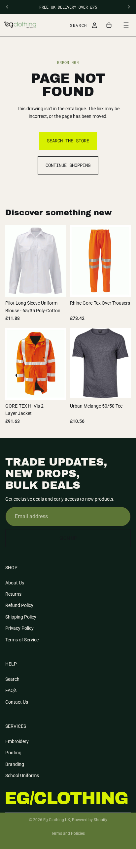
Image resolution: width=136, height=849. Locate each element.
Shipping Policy (20, 617)
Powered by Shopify (89, 820)
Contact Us (16, 702)
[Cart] (109, 25)
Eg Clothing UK (56, 820)
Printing (13, 752)
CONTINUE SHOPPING (68, 165)
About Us (14, 582)
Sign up (68, 538)
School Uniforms (22, 775)
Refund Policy (19, 605)
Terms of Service (22, 639)
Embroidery (17, 741)
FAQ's (11, 690)
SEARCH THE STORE (68, 140)
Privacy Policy (19, 628)
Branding (14, 764)
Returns (13, 594)
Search (12, 679)
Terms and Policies (68, 833)
